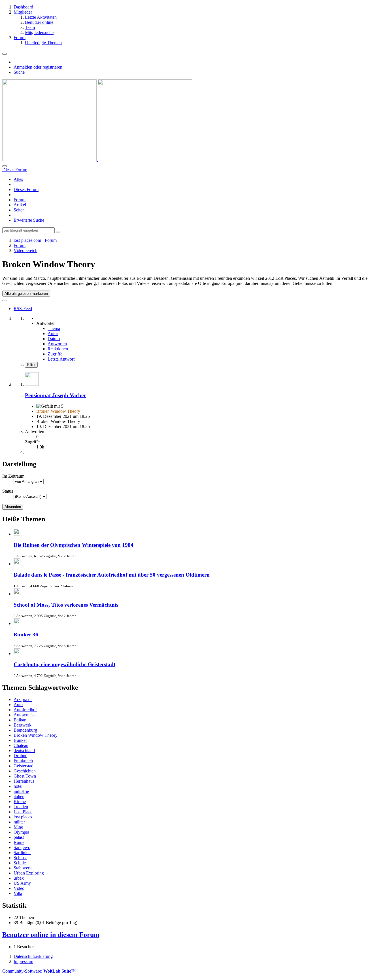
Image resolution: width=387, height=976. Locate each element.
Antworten (57, 343)
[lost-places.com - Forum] (97, 159)
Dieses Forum (26, 189)
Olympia (21, 832)
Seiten (19, 210)
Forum (19, 199)
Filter (31, 365)
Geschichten (25, 770)
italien (19, 796)
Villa (18, 893)
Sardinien (22, 852)
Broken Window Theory (36, 735)
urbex (19, 878)
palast (19, 837)
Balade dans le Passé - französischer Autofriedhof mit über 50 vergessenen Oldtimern (112, 575)
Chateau (21, 745)
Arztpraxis (23, 699)
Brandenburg (25, 730)
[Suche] (4, 166)
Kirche (20, 801)
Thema (54, 328)
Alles (18, 179)
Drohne (20, 755)
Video (19, 888)
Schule (20, 862)
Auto (18, 704)
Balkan (20, 719)
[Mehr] (4, 300)
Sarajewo (22, 847)
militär (19, 822)
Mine (18, 827)
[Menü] (4, 54)
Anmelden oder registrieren (38, 67)
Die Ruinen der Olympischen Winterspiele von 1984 (73, 545)
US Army (22, 883)
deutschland (24, 750)
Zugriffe (55, 354)
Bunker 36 (26, 635)
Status (7, 491)
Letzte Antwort (61, 359)
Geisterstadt (24, 765)
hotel (18, 786)
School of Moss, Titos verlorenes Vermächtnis (66, 605)
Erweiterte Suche (29, 220)
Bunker (20, 740)
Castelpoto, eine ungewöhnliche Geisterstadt (64, 664)
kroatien (21, 806)
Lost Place (23, 811)
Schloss (20, 857)
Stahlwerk (23, 867)
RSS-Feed (23, 308)
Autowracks (24, 714)
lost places (23, 816)
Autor (53, 333)
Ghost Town (25, 776)
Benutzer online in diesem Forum (50, 934)
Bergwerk (22, 725)
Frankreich (23, 760)
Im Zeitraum (13, 476)
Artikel (20, 204)
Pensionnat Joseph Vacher (55, 395)
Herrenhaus (24, 781)
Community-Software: (39, 971)
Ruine (19, 842)
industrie (21, 791)
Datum (54, 338)
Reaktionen (58, 348)
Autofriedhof (25, 709)
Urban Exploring (29, 873)
